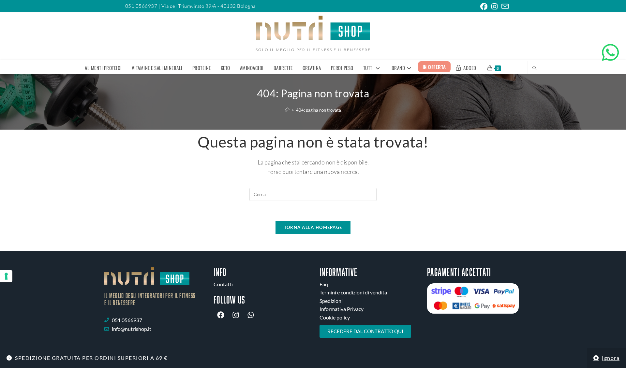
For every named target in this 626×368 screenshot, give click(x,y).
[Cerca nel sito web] (534, 68)
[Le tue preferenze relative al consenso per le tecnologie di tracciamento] (6, 276)
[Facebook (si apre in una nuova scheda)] (483, 6)
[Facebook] (221, 315)
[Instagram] (236, 315)
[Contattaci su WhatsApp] (610, 52)
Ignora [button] (610, 358)
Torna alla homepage (313, 227)
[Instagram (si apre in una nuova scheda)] (494, 6)
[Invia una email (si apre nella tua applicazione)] (504, 6)
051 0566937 (141, 6)
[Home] (287, 110)
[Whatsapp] (251, 315)
